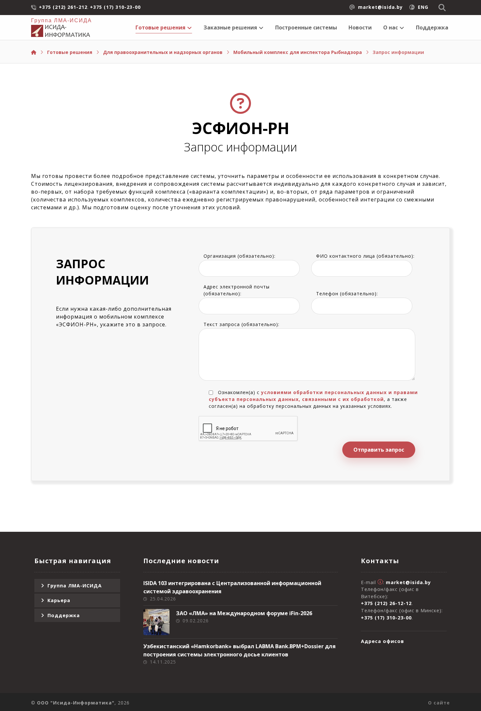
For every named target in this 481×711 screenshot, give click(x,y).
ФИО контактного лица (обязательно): (365, 256)
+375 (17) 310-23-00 (386, 618)
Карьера (58, 600)
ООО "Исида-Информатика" (76, 703)
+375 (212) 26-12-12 (386, 603)
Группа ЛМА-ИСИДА (74, 585)
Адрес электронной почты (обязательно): (237, 290)
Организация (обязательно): (240, 256)
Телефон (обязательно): (347, 293)
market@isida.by (408, 582)
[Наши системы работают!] (60, 31)
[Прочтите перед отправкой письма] (380, 582)
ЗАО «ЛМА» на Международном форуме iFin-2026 (244, 613)
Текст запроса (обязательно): (241, 324)
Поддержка (63, 615)
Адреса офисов (382, 641)
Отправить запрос (378, 449)
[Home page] (33, 52)
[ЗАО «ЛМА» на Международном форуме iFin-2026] (156, 622)
